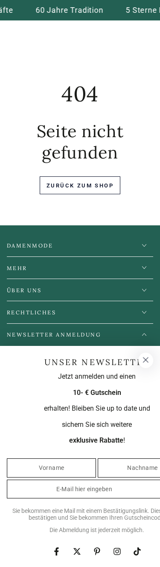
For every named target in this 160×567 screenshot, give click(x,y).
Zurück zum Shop (80, 185)
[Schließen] (145, 360)
